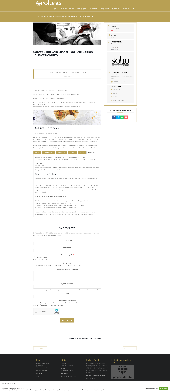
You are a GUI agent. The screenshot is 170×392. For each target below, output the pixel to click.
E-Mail (67, 293)
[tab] (37, 152)
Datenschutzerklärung (42, 370)
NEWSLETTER (104, 9)
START (56, 9)
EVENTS (64, 9)
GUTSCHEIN (116, 9)
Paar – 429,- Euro (42, 257)
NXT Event (128, 348)
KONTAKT (126, 9)
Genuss (115, 93)
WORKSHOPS (81, 9)
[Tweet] (118, 117)
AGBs (37, 376)
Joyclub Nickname (67, 284)
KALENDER (93, 9)
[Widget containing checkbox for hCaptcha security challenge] (46, 311)
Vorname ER (67, 247)
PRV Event (42, 348)
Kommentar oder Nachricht (67, 269)
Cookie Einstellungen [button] (151, 388)
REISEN (71, 9)
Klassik (115, 97)
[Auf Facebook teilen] (114, 117)
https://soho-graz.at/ (125, 82)
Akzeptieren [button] (163, 388)
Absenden (67, 320)
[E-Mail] (126, 117)
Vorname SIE (67, 240)
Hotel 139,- (67, 263)
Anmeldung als (67, 255)
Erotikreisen (116, 90)
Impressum (39, 373)
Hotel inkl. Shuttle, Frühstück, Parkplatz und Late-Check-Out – (58, 265)
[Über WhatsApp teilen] (122, 117)
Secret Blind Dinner (119, 100)
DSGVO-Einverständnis (67, 300)
